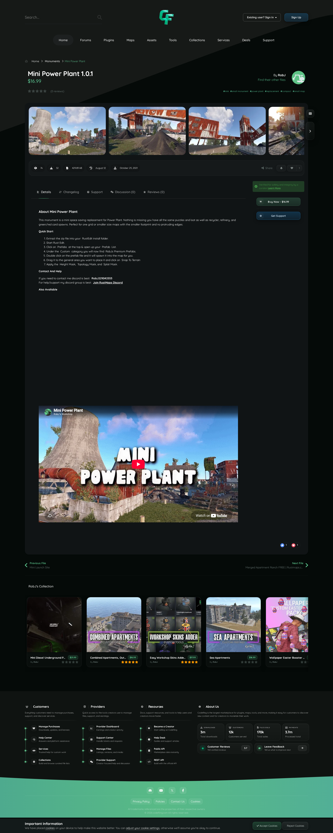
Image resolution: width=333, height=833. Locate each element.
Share (268, 168)
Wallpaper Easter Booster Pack (289, 657)
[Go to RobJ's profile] (298, 77)
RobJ (282, 75)
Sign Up (296, 17)
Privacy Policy (141, 801)
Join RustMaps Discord (108, 282)
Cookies (195, 801)
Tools (173, 40)
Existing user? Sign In (261, 17)
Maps (131, 40)
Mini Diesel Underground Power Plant (53, 657)
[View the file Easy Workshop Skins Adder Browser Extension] (173, 624)
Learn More (274, 188)
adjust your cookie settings (143, 828)
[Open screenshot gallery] (310, 114)
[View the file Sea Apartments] (233, 624)
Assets (151, 40)
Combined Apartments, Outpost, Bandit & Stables (121, 657)
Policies (160, 801)
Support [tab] (97, 192)
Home (63, 40)
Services (224, 40)
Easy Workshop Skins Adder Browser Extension (179, 657)
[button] (278, 202)
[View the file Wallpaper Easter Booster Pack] (293, 624)
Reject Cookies (295, 825)
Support (268, 40)
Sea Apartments (220, 657)
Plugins (109, 40)
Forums (85, 40)
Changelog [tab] (71, 192)
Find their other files (272, 80)
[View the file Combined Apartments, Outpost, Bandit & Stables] (114, 624)
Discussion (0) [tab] (125, 192)
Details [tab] (46, 192)
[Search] (99, 17)
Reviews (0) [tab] (156, 192)
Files (89, 17)
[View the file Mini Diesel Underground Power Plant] (54, 624)
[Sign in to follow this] (281, 168)
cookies (50, 828)
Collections (197, 40)
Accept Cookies (268, 825)
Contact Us (178, 801)
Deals (246, 40)
